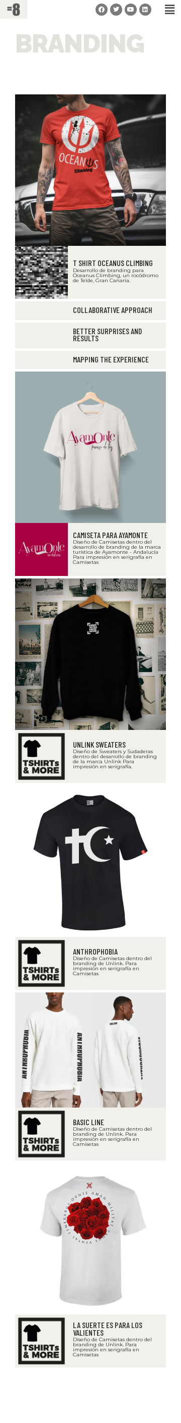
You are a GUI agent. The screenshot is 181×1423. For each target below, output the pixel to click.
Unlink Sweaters (99, 744)
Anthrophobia (95, 951)
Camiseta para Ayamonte (110, 535)
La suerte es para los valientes (107, 1328)
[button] (169, 9)
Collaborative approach (112, 309)
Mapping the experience (111, 359)
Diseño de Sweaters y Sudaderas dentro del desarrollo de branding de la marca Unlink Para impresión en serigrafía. (115, 759)
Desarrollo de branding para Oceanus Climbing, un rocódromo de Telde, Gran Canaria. (115, 275)
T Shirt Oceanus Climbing (113, 263)
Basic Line (88, 1122)
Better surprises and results (107, 334)
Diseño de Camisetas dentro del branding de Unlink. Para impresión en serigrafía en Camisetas (112, 966)
